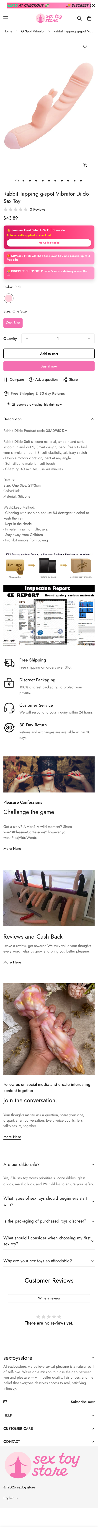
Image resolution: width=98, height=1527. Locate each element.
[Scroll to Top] (89, 1502)
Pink (8, 298)
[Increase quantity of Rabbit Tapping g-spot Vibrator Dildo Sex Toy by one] (89, 339)
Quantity (10, 338)
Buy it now (49, 366)
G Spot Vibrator (33, 31)
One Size (13, 322)
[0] (89, 18)
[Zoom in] (85, 165)
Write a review (49, 1298)
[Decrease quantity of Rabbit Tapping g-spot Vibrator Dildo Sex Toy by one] (27, 339)
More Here (12, 848)
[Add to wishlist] (85, 47)
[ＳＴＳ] (49, 18)
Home (7, 31)
